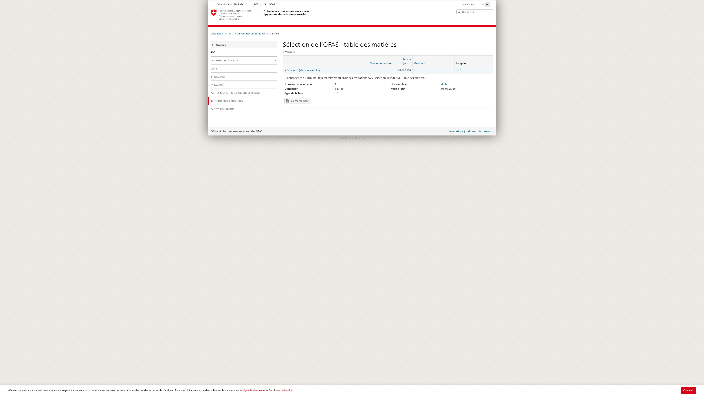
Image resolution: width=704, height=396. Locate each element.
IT (491, 4)
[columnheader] (403, 61)
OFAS (272, 4)
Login (442, 131)
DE (482, 4)
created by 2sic (356, 138)
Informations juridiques (461, 131)
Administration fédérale (230, 4)
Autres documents (222, 109)
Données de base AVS (224, 60)
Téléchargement (299, 100)
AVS (230, 33)
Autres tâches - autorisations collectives (236, 92)
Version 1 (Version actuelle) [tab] (303, 70)
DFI (256, 4)
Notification (468, 4)
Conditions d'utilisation (280, 390)
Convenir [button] (688, 390)
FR (487, 4)
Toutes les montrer (381, 63)
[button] (490, 12)
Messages (217, 84)
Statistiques (218, 76)
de (457, 70)
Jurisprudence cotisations (251, 33)
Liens (214, 68)
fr (460, 70)
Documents (217, 33)
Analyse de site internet (252, 390)
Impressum (486, 131)
